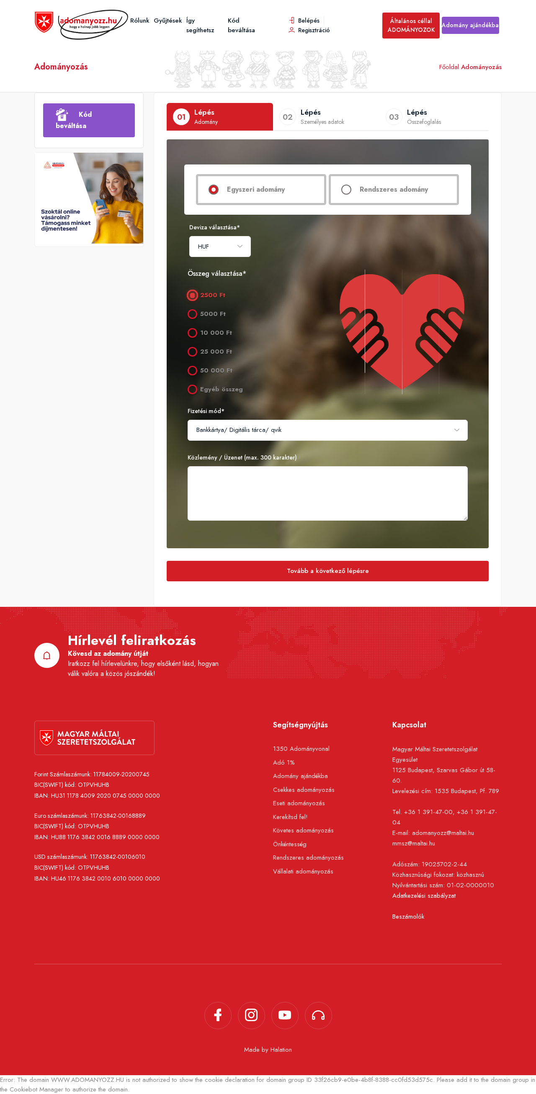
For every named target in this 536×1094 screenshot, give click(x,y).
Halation (281, 1049)
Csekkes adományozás (304, 789)
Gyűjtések (168, 20)
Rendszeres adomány (394, 189)
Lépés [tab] (197, 116)
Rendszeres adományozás (308, 857)
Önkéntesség (290, 844)
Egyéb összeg (221, 389)
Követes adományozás (303, 830)
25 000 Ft (216, 351)
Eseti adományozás (299, 803)
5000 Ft (213, 313)
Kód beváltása (241, 25)
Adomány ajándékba (470, 25)
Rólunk (139, 20)
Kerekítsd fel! (290, 817)
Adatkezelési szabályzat (424, 895)
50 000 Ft (216, 370)
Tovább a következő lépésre (328, 570)
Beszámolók (408, 916)
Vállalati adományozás (303, 871)
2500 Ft (212, 295)
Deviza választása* (214, 227)
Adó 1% (284, 762)
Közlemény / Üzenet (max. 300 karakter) (242, 457)
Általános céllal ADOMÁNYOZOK (411, 25)
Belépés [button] (308, 20)
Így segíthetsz (200, 25)
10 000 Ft (216, 332)
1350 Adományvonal (301, 748)
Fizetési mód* (206, 411)
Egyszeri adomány (256, 189)
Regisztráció (313, 30)
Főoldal (449, 67)
